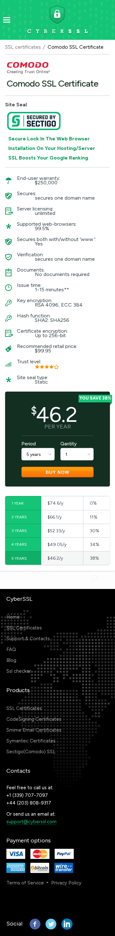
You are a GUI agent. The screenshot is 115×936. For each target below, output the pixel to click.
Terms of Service (25, 883)
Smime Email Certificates (33, 730)
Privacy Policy (66, 883)
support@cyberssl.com (31, 822)
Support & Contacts (28, 639)
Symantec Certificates (31, 741)
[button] (45, 902)
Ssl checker (18, 671)
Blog (11, 660)
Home (13, 617)
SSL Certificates (24, 628)
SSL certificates (23, 47)
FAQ (11, 649)
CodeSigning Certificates (33, 719)
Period (28, 444)
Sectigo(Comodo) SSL (30, 752)
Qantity (68, 444)
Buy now (57, 472)
